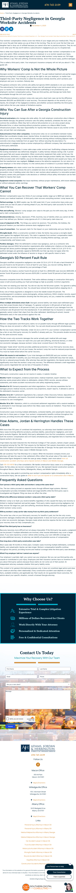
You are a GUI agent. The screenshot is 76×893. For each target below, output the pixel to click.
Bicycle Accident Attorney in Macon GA (38, 856)
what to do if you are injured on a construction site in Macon (50, 475)
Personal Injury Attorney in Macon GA (38, 825)
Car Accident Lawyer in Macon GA (38, 841)
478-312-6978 (8, 465)
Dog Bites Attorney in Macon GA (38, 860)
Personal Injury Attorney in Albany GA (38, 828)
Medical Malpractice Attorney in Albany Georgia (38, 832)
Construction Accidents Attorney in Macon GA (38, 864)
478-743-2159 (52, 4)
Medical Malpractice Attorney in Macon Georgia (38, 837)
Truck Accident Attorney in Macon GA (38, 845)
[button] (70, 5)
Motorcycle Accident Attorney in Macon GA (38, 848)
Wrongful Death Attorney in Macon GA (38, 852)
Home (2, 13)
